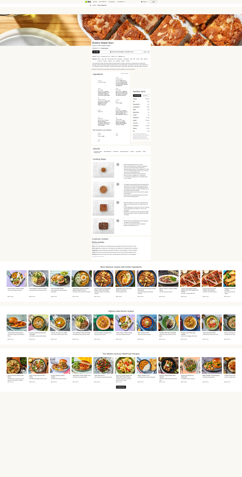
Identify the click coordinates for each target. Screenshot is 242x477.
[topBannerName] (121, 11)
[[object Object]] (145, 52)
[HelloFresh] (88, 2)
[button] (144, 2)
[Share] (148, 52)
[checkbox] (92, 48)
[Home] (90, 5)
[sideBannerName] (141, 79)
